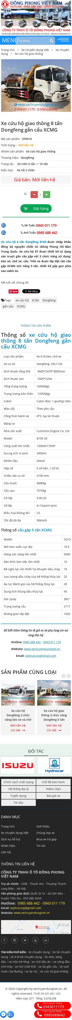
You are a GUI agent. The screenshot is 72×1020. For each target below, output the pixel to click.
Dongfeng (27, 158)
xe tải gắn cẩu (48, 966)
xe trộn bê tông (19, 962)
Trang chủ (8, 50)
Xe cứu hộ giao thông (29, 54)
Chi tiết (15, 730)
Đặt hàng (41, 208)
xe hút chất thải (25, 966)
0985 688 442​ (47, 232)
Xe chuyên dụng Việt (35, 50)
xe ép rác (31, 971)
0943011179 (25, 109)
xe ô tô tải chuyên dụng (26, 957)
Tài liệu (18, 802)
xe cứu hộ (22, 300)
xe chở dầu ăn (41, 962)
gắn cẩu (8, 306)
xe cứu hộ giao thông (54, 971)
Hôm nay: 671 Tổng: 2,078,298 (36, 998)
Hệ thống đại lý (18, 789)
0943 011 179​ (46, 225)
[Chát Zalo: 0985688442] (10, 1014)
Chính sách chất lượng (18, 782)
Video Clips (53, 789)
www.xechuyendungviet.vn (37, 104)
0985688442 (48, 109)
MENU (10, 40)
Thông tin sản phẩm (36, 326)
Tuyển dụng (18, 796)
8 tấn (35, 300)
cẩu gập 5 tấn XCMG (35, 530)
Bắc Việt (55, 993)
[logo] (36, 2)
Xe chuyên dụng (39, 952)
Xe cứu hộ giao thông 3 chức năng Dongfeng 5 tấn (54, 715)
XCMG (21, 306)
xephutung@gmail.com (40, 656)
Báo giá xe (53, 796)
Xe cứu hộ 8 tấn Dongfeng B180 (23, 242)
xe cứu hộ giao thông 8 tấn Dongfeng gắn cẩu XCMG (36, 340)
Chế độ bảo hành (53, 782)
